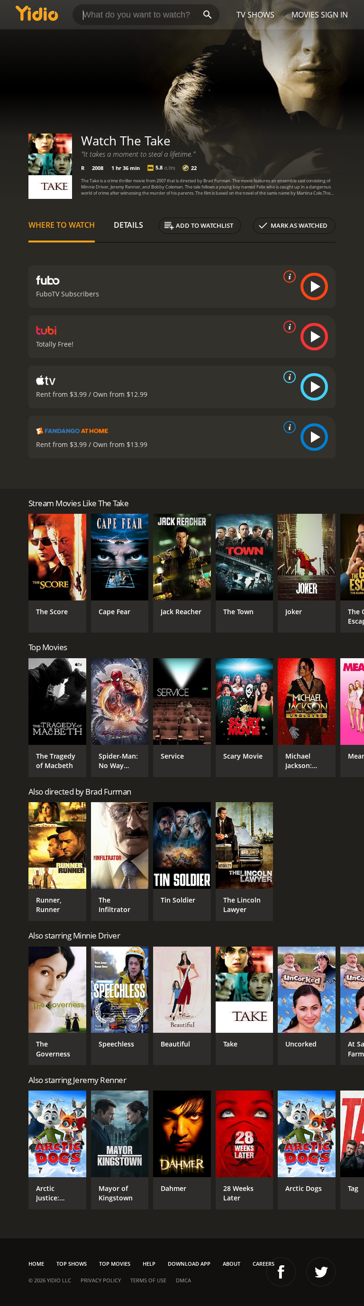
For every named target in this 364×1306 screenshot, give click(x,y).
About (231, 1263)
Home (36, 1263)
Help (149, 1263)
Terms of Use (148, 1280)
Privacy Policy (101, 1280)
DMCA (183, 1280)
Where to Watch (61, 225)
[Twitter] (321, 1272)
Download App (189, 1263)
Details (128, 225)
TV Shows (255, 14)
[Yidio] (37, 14)
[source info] (288, 276)
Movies (305, 14)
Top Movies (114, 1263)
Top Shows (71, 1263)
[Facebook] (281, 1272)
